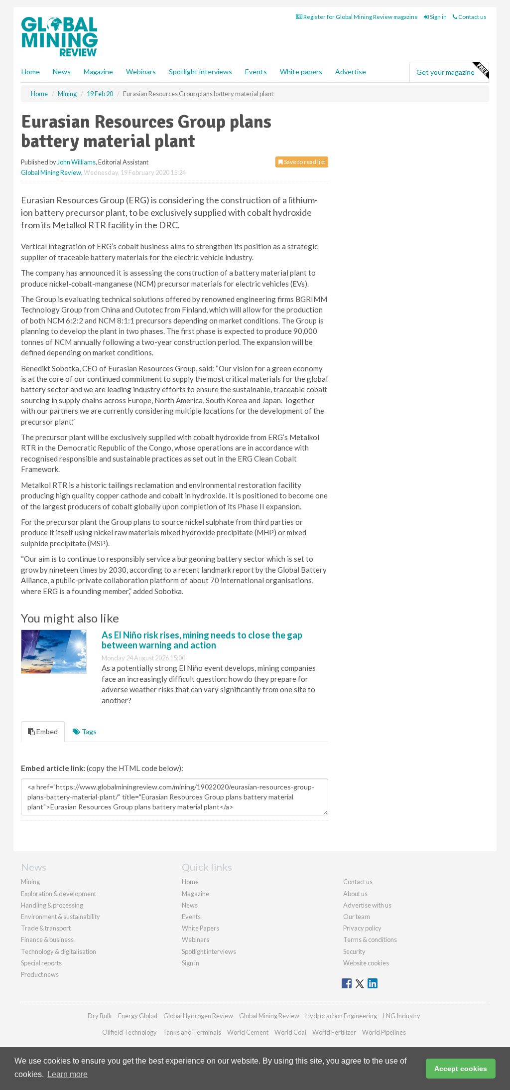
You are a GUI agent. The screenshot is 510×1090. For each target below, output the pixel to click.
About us (355, 894)
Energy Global (137, 1016)
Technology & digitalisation (58, 951)
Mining (30, 882)
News (190, 905)
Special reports (41, 963)
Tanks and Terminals (192, 1032)
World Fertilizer (334, 1032)
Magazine (98, 71)
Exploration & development (58, 894)
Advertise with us (367, 905)
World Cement (247, 1032)
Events (256, 71)
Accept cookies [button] (460, 1069)
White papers (301, 71)
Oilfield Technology (129, 1032)
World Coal (290, 1032)
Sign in (438, 16)
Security (354, 951)
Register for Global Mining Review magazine (360, 16)
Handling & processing (52, 905)
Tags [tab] (88, 731)
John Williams (76, 162)
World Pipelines (384, 1032)
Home (30, 71)
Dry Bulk (100, 1016)
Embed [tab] (46, 731)
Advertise (350, 71)
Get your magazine (445, 72)
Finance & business (47, 939)
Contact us (472, 16)
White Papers (200, 928)
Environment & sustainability (60, 917)
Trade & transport (46, 928)
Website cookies (366, 963)
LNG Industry (401, 1016)
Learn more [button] (67, 1074)
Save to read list (304, 161)
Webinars (141, 71)
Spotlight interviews (200, 71)
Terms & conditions (370, 939)
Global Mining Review (51, 172)
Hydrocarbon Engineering (341, 1016)
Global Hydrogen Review (198, 1016)
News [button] (62, 71)
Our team (356, 917)
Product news (40, 974)
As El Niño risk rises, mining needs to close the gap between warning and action (202, 639)
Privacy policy (362, 928)
